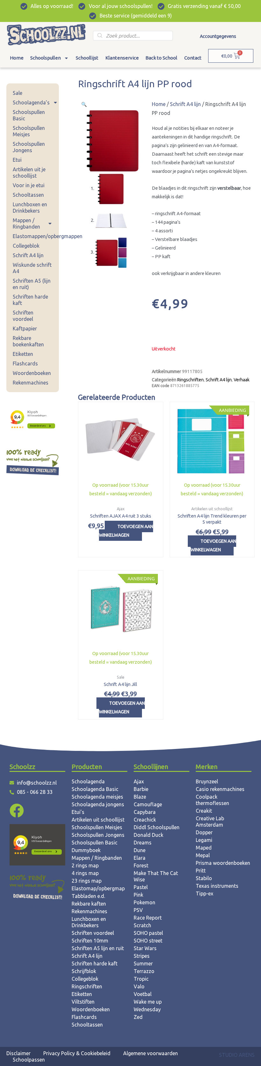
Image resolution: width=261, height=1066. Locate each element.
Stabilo (204, 878)
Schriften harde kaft (30, 300)
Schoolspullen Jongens (29, 147)
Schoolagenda (88, 781)
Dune (139, 850)
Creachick (145, 819)
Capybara (145, 812)
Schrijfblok (84, 971)
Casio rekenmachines (220, 789)
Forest (141, 865)
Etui (17, 160)
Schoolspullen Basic (29, 115)
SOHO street (148, 940)
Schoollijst (87, 57)
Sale (17, 93)
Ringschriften (190, 379)
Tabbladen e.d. (88, 896)
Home (17, 57)
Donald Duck (148, 835)
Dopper (204, 832)
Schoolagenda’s (31, 102)
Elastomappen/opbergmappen (36, 236)
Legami (204, 840)
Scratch (142, 925)
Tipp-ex (204, 893)
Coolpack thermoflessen (212, 800)
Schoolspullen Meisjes (29, 131)
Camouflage (148, 804)
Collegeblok (26, 246)
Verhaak (242, 379)
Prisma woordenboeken (223, 863)
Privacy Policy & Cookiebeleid (76, 1053)
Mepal (203, 855)
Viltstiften (83, 1002)
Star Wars (145, 948)
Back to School (161, 57)
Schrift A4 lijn (28, 255)
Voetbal (143, 994)
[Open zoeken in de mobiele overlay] (133, 35)
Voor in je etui (29, 185)
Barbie (141, 789)
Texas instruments (217, 886)
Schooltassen (28, 195)
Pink (138, 895)
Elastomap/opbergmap (98, 888)
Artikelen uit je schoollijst (29, 172)
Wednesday (147, 1009)
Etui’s (78, 812)
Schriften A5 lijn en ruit (98, 948)
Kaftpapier (25, 328)
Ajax (139, 781)
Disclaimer (18, 1053)
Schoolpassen (29, 1059)
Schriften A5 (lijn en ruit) (32, 284)
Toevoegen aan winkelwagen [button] (126, 531)
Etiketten (23, 354)
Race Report (148, 918)
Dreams (143, 842)
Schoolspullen (45, 57)
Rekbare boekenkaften (28, 341)
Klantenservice (122, 57)
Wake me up (148, 1002)
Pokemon (144, 902)
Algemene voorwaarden (150, 1053)
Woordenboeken (32, 373)
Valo (139, 986)
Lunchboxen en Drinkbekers (30, 207)
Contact (192, 57)
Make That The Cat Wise (156, 876)
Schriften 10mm (90, 940)
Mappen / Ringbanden (26, 223)
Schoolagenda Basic (95, 789)
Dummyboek (86, 850)
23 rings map (87, 881)
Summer (143, 963)
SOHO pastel (148, 933)
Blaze (140, 797)
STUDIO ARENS (237, 1055)
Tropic (141, 979)
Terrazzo (144, 971)
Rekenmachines (30, 382)
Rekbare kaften (89, 904)
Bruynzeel (207, 781)
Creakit (204, 811)
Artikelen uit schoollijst (98, 819)
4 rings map (85, 873)
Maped (204, 848)
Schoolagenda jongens (98, 804)
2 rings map (85, 865)
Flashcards (25, 363)
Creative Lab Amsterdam (210, 821)
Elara (139, 858)
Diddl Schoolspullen (157, 827)
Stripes (142, 956)
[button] (84, 104)
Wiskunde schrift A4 (32, 268)
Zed (138, 1017)
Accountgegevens (218, 36)
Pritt (201, 870)
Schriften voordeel (23, 316)
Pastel (141, 887)
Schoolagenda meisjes (97, 797)
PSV (138, 910)
